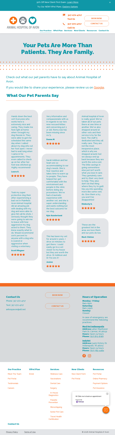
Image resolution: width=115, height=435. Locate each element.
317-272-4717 (19, 301)
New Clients (78, 369)
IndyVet (86, 340)
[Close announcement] (110, 2)
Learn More (72, 2)
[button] (106, 410)
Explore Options (70, 6)
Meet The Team (14, 374)
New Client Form (79, 374)
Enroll (31, 374)
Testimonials (13, 383)
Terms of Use (30, 432)
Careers (11, 388)
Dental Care (55, 383)
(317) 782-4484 (97, 350)
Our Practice (14, 369)
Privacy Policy (12, 432)
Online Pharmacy (100, 379)
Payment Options (100, 383)
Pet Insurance (98, 388)
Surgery (53, 388)
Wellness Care (56, 374)
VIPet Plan (34, 369)
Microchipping (56, 407)
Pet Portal (12, 379)
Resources (98, 369)
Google (99, 87)
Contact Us (97, 23)
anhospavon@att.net (16, 309)
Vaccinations (55, 379)
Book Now (96, 18)
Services (54, 369)
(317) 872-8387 (97, 336)
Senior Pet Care (56, 412)
